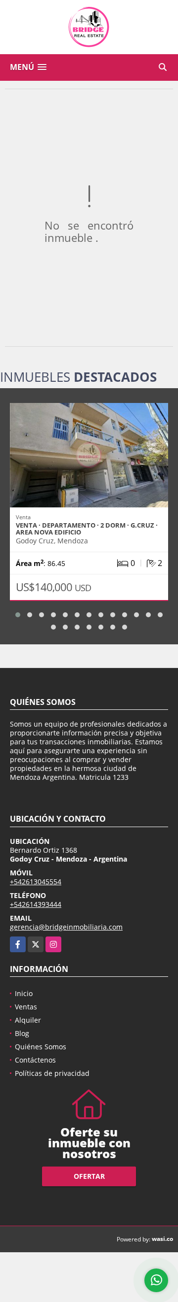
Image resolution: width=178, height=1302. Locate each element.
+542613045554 (35, 881)
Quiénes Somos (40, 1046)
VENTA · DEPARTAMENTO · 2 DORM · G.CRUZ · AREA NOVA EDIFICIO (87, 528)
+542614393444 (35, 904)
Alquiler (28, 1020)
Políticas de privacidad (52, 1073)
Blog (22, 1033)
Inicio (24, 993)
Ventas (26, 1006)
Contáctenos (35, 1060)
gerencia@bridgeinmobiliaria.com (66, 927)
